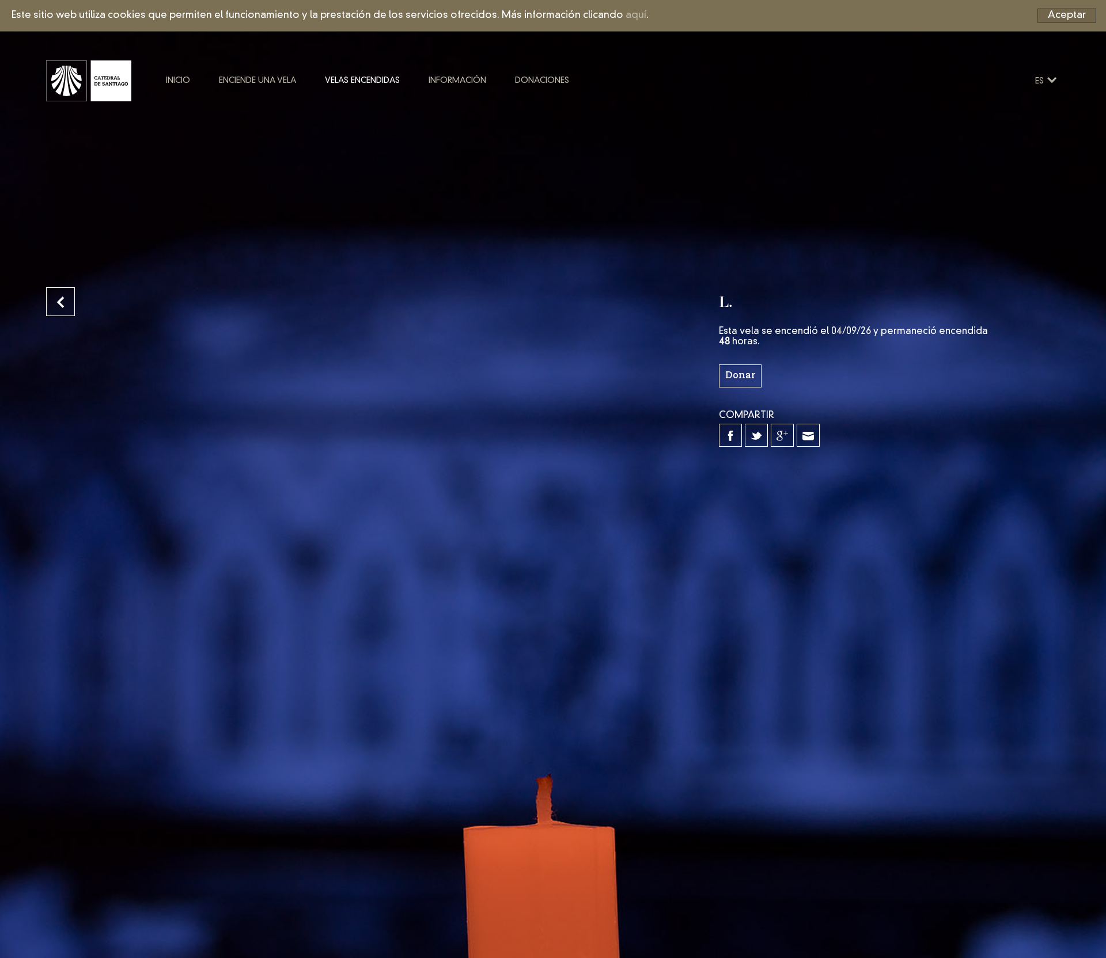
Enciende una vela (257, 81)
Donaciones (542, 81)
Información (457, 81)
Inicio (178, 81)
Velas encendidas (362, 81)
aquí (636, 15)
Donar (740, 376)
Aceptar (1067, 15)
